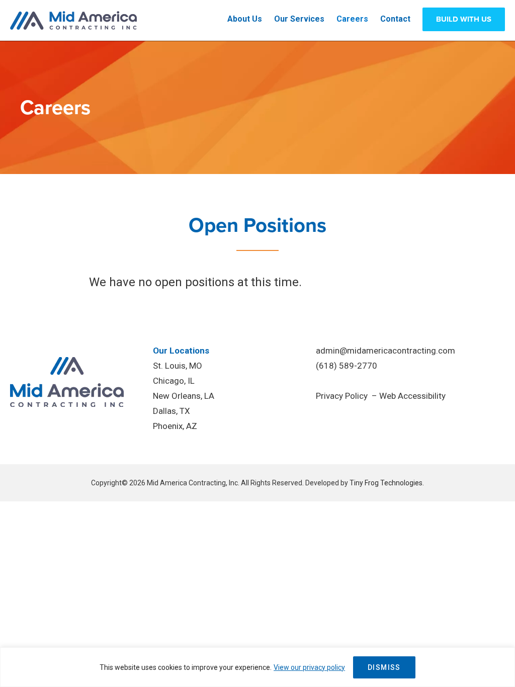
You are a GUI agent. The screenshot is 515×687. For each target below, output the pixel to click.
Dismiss (384, 667)
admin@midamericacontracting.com (385, 351)
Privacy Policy (342, 396)
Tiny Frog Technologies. (387, 483)
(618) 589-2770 (346, 366)
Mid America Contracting (73, 20)
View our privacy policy (309, 667)
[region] (257, 667)
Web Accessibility (412, 396)
